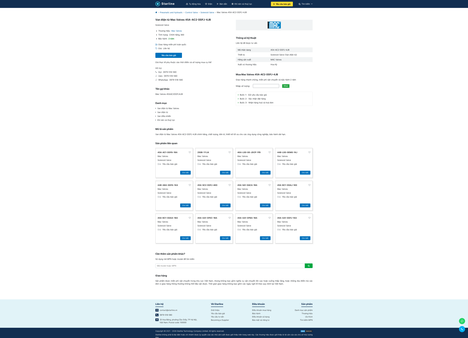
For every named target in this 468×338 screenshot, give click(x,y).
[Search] (309, 265)
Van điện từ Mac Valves (168, 108)
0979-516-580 (169, 72)
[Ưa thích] (190, 152)
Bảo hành (256, 313)
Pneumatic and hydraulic (171, 12)
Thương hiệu (307, 313)
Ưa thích (309, 317)
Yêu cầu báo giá (169, 164)
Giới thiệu (215, 310)
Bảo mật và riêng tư (260, 320)
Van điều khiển (164, 116)
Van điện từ (162, 112)
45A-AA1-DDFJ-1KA (287, 218)
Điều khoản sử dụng (260, 317)
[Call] (462, 329)
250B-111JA (203, 152)
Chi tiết (185, 172)
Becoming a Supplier (220, 320)
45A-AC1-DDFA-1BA (167, 152)
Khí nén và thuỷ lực (166, 120)
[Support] (462, 321)
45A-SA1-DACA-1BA (247, 185)
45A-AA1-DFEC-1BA (207, 218)
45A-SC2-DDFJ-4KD (207, 185)
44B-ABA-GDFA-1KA (168, 185)
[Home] (156, 12)
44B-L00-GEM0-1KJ (287, 152)
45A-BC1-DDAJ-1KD (287, 185)
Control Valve (191, 12)
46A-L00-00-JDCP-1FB (249, 152)
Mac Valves (176, 31)
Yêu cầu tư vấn (217, 317)
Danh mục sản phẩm (304, 310)
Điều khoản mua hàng (261, 310)
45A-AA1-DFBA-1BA (247, 218)
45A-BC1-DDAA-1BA (168, 218)
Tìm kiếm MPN (306, 320)
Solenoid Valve (207, 12)
